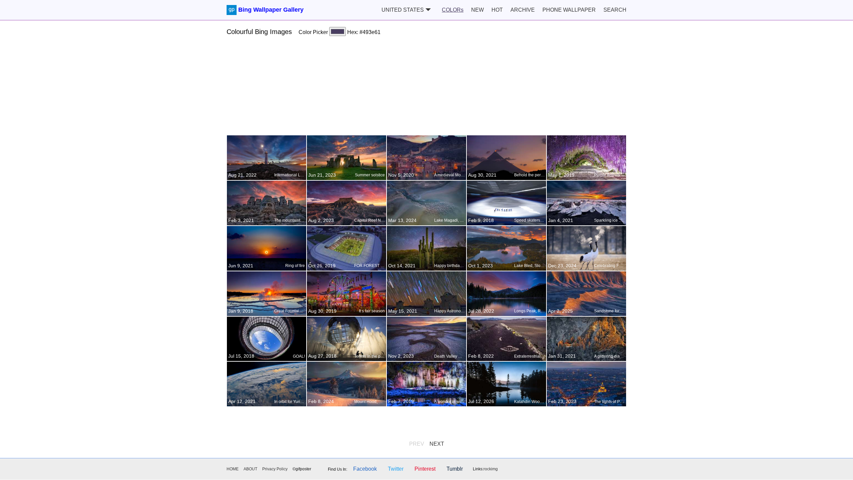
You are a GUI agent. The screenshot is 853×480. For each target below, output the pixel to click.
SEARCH (614, 10)
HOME (233, 469)
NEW (477, 10)
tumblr (454, 469)
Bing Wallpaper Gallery (271, 9)
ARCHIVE (522, 10)
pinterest (425, 469)
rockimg (490, 469)
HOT (497, 10)
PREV (416, 444)
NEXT (436, 444)
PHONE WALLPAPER (569, 10)
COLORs (452, 10)
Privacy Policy (275, 469)
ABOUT (250, 469)
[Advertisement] (426, 88)
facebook (365, 469)
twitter (396, 469)
